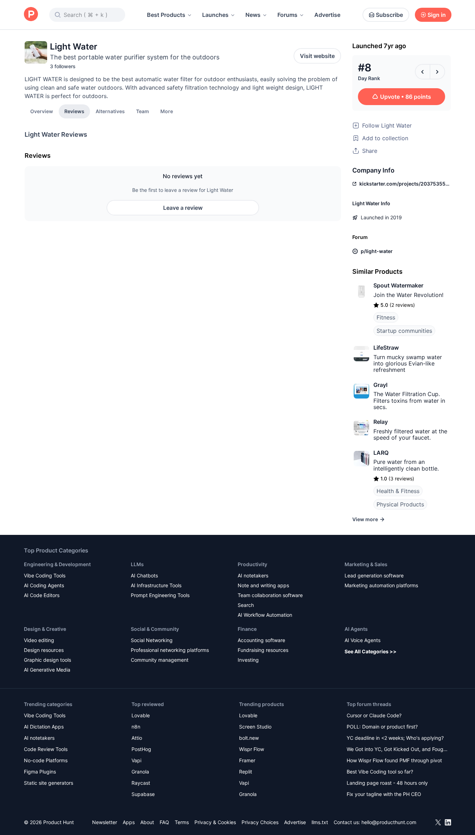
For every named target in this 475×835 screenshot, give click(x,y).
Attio (136, 738)
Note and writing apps (263, 585)
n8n (135, 727)
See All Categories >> (371, 651)
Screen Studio (255, 727)
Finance (247, 629)
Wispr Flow (251, 749)
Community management (159, 660)
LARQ (381, 452)
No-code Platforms (46, 760)
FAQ (164, 822)
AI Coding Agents (44, 585)
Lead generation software (374, 575)
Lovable (140, 715)
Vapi (136, 760)
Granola (140, 772)
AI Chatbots (144, 575)
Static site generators (48, 783)
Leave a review (183, 207)
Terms (182, 822)
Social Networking (152, 640)
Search (246, 605)
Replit (245, 772)
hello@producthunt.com (388, 822)
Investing (248, 660)
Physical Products (400, 504)
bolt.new (249, 738)
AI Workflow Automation (265, 615)
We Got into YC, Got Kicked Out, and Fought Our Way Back (397, 749)
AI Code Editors (41, 595)
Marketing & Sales (366, 564)
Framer (247, 760)
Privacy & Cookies (215, 822)
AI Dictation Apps (44, 727)
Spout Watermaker (398, 285)
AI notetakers (253, 575)
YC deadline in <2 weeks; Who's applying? (395, 738)
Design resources (44, 650)
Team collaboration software (270, 595)
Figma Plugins (40, 772)
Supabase (143, 794)
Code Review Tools (46, 749)
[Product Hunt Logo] (31, 14)
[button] (167, 111)
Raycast (140, 783)
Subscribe (389, 14)
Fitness (386, 317)
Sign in (437, 14)
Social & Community (155, 629)
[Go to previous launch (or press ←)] (423, 72)
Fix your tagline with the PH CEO (384, 794)
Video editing (39, 640)
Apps (129, 822)
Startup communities (404, 330)
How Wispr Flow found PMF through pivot (394, 760)
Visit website (317, 55)
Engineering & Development (57, 564)
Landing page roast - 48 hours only (387, 783)
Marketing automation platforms (381, 585)
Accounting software (261, 640)
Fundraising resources (263, 650)
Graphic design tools (47, 660)
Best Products (166, 14)
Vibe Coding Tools (44, 575)
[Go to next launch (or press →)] (437, 72)
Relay (380, 421)
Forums (287, 14)
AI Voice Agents (362, 640)
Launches (215, 14)
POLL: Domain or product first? (382, 727)
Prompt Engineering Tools (160, 595)
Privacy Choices (260, 822)
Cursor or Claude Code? (374, 715)
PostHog (141, 749)
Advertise (327, 14)
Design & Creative (45, 629)
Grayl (380, 384)
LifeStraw (386, 347)
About (147, 822)
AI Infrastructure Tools (156, 585)
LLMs (137, 564)
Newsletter (104, 822)
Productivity (252, 564)
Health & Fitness (398, 490)
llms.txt (320, 822)
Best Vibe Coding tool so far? (380, 772)
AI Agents (356, 629)
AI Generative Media (47, 670)
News (253, 14)
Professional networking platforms (170, 650)
